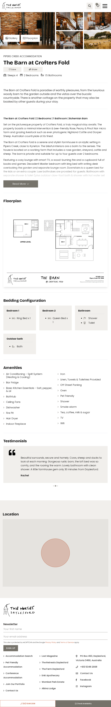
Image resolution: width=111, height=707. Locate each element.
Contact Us (12, 690)
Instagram (86, 686)
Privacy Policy (50, 642)
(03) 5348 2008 (28, 703)
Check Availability (84, 703)
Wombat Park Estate (53, 681)
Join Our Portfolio (15, 684)
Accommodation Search (19, 656)
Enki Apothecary (50, 675)
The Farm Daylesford (53, 669)
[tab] (53, 485)
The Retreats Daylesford (55, 662)
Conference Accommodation (12, 675)
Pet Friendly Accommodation (12, 664)
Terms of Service (67, 642)
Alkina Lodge (49, 688)
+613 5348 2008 (88, 666)
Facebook (85, 679)
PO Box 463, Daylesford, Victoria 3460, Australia (91, 658)
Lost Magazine (50, 656)
